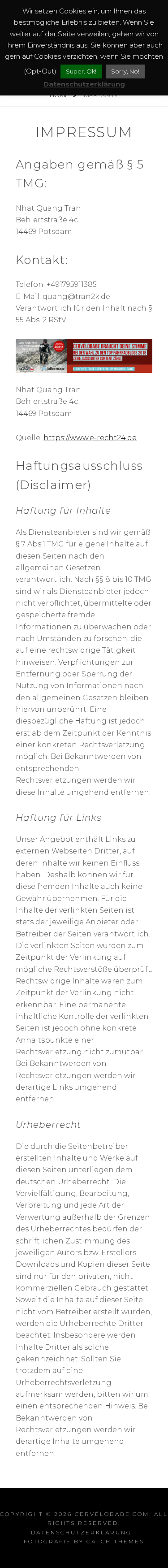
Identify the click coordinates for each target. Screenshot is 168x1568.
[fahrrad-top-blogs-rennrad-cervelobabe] (84, 355)
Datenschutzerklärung (81, 1532)
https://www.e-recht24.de (90, 437)
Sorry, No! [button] (125, 71)
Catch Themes (115, 1541)
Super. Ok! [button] (81, 71)
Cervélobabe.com (112, 1514)
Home (60, 95)
